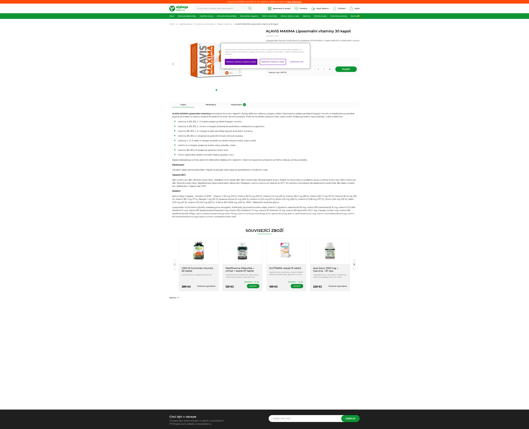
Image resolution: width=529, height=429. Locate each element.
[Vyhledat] (249, 8)
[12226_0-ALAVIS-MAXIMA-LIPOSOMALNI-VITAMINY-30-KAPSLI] (216, 60)
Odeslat (350, 418)
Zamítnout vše (296, 62)
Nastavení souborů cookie (272, 62)
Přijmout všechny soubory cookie (241, 62)
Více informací (294, 2)
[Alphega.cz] (179, 8)
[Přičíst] (330, 69)
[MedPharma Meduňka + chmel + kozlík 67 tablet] (242, 251)
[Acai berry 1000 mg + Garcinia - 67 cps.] (330, 251)
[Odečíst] (318, 69)
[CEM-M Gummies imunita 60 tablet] (198, 251)
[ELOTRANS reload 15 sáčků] (286, 251)
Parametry (211, 104)
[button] (173, 64)
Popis (183, 104)
